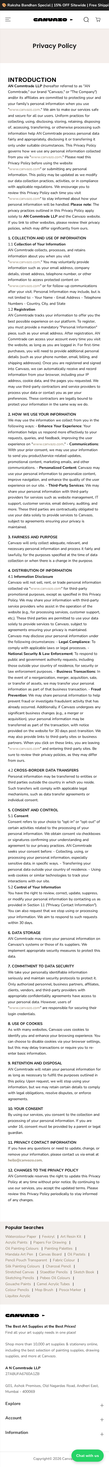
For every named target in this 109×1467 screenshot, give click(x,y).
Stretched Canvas (19, 1272)
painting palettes (58, 1248)
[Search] (86, 19)
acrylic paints (16, 1242)
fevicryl (48, 1236)
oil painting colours (22, 1248)
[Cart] (98, 19)
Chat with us (87, 1455)
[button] (8, 20)
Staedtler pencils (54, 1272)
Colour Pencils (17, 1289)
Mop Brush (44, 1289)
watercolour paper (20, 1236)
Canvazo (69, 1458)
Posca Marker (70, 1289)
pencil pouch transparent (26, 1260)
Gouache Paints (18, 1284)
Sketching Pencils (19, 1277)
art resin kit (70, 1236)
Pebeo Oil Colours (55, 1277)
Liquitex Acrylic (17, 1295)
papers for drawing (49, 1242)
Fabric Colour (64, 1260)
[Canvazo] (53, 19)
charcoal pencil (58, 1266)
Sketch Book (84, 1272)
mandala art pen (19, 1254)
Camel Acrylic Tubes (53, 1284)
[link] (54, 1315)
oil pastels (76, 1254)
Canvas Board (50, 1254)
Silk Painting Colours (22, 1266)
